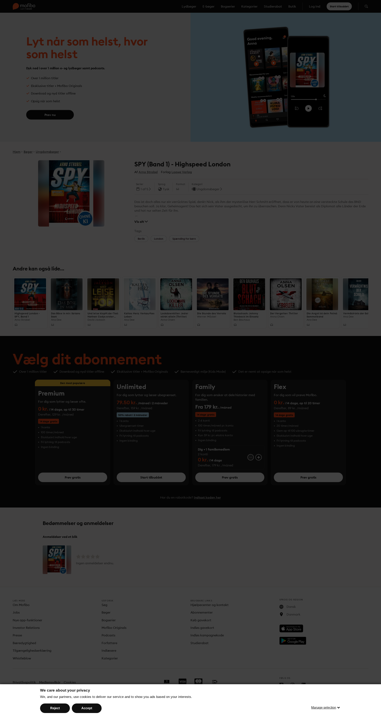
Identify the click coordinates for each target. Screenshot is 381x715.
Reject (55, 708)
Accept (86, 708)
